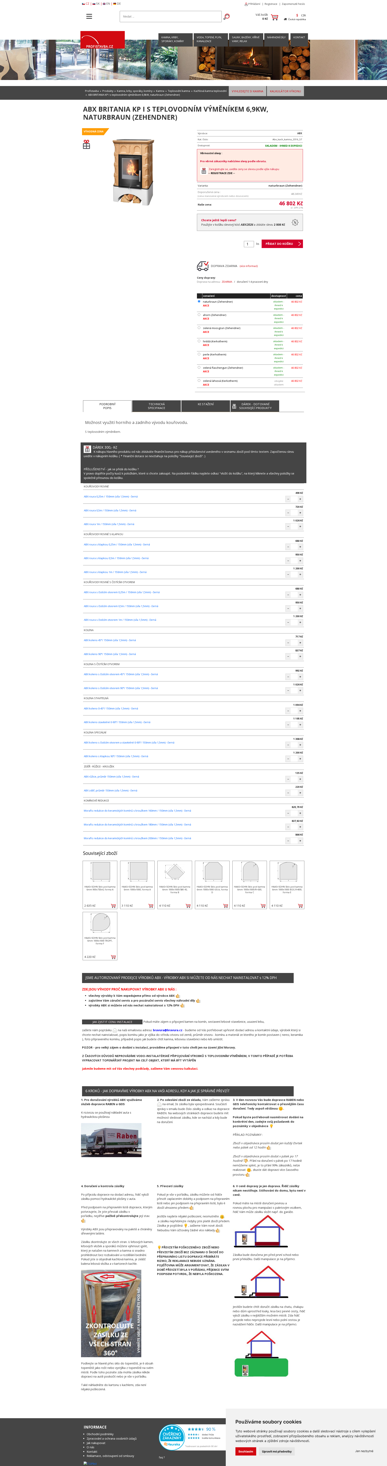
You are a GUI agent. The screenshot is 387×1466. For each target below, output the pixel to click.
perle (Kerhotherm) (214, 354)
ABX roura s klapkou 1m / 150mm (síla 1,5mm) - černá (115, 572)
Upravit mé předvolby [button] (277, 1451)
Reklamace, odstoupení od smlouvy (110, 1456)
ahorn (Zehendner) (214, 315)
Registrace (271, 4)
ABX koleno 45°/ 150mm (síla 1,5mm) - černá (110, 640)
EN (108, 3)
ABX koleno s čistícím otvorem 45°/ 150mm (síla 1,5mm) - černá (121, 674)
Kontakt (92, 1452)
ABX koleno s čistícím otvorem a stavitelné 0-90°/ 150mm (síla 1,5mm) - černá (129, 742)
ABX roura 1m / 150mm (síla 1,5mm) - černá (109, 524)
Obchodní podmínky (100, 1434)
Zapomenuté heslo (293, 4)
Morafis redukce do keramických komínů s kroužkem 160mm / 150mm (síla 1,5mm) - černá (137, 810)
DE (119, 3)
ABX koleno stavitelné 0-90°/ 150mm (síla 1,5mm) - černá (117, 722)
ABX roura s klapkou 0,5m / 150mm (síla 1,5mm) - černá (116, 558)
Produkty (107, 91)
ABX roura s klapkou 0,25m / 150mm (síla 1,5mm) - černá (117, 544)
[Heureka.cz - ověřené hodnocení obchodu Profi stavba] (193, 1437)
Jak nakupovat (96, 1443)
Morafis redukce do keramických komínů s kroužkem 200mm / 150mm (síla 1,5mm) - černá (137, 838)
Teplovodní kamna (179, 91)
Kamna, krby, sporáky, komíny (172, 39)
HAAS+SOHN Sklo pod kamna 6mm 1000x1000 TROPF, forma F (99, 940)
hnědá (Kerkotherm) (215, 341)
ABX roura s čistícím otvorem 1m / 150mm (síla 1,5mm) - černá (120, 620)
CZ (87, 3)
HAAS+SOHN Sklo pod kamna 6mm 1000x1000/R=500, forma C (249, 889)
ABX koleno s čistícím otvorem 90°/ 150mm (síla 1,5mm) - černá (121, 688)
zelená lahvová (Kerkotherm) (220, 381)
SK (98, 3)
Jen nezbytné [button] (364, 1451)
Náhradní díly (276, 37)
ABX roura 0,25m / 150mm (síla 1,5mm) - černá (111, 496)
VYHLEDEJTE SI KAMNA (247, 91)
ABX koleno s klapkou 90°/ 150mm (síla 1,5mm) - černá (116, 756)
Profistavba (92, 91)
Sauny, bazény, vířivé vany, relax (246, 39)
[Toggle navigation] (89, 16)
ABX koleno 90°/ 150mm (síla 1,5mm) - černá (110, 654)
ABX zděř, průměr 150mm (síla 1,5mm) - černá (110, 790)
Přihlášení (254, 4)
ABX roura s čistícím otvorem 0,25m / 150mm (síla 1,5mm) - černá (122, 592)
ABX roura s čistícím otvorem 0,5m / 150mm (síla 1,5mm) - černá (121, 606)
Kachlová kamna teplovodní (210, 91)
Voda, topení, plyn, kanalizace (209, 39)
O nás (90, 1447)
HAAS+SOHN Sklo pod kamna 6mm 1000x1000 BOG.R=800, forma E (287, 889)
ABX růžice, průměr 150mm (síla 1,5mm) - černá (111, 776)
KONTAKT (299, 37)
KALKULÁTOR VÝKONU (285, 91)
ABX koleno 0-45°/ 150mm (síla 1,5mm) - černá (111, 708)
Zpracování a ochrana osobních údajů (112, 1438)
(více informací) (249, 266)
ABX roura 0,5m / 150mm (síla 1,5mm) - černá (110, 510)
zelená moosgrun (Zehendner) (221, 328)
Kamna (160, 91)
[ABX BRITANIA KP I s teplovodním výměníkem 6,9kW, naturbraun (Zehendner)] (133, 174)
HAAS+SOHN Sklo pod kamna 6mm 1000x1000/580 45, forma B (174, 889)
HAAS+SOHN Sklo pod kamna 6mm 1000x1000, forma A (137, 888)
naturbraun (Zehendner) (218, 301)
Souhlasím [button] (245, 1451)
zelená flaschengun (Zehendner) (223, 368)
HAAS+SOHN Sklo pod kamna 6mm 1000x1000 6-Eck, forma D (212, 889)
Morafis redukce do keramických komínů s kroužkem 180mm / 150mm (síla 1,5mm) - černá (137, 824)
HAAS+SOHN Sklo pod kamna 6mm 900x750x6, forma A (99, 888)
